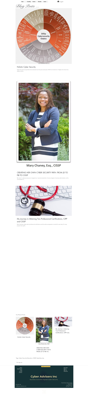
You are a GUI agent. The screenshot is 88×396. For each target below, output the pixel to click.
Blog (21, 370)
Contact (20, 372)
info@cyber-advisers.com (21, 386)
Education (66, 367)
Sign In (65, 368)
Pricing (20, 371)
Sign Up (65, 370)
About (21, 367)
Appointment (19, 368)
